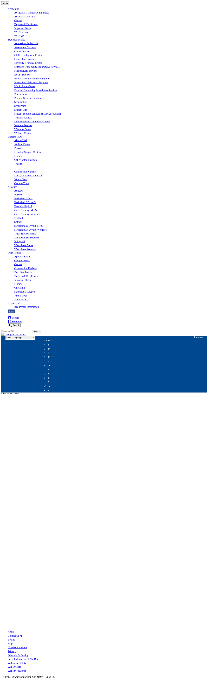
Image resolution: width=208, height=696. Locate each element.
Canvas (18, 20)
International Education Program (31, 82)
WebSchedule (21, 32)
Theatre (18, 163)
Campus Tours (21, 183)
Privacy (12, 651)
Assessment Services (25, 47)
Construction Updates (25, 171)
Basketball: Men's (23, 198)
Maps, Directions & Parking (28, 175)
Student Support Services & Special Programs (37, 113)
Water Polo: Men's (23, 245)
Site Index (16, 321)
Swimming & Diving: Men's (28, 225)
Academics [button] (13, 8)
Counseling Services (24, 59)
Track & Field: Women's (26, 237)
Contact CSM (15, 635)
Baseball (18, 194)
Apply (11, 311)
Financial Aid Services (25, 70)
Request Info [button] (14, 303)
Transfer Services (23, 117)
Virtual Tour (20, 179)
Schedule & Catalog (24, 291)
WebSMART (21, 36)
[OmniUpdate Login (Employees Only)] (104, 625)
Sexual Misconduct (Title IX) (23, 659)
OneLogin (19, 287)
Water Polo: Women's (25, 249)
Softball (18, 222)
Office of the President (25, 159)
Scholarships (20, 102)
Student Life (20, 109)
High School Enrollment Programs (32, 78)
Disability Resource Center (28, 63)
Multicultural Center (24, 86)
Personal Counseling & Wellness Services (35, 90)
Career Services (22, 51)
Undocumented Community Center (32, 121)
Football (18, 218)
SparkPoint (20, 105)
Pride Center (20, 94)
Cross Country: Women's (27, 214)
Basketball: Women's (25, 202)
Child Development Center (28, 55)
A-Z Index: (48, 340)
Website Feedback (17, 670)
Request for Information (26, 306)
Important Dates (22, 28)
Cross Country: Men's (25, 210)
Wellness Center (22, 133)
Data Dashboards (23, 272)
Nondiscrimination (17, 647)
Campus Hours (22, 260)
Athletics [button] (12, 187)
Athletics (18, 190)
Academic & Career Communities (31, 12)
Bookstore (19, 148)
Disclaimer (198, 337)
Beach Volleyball (23, 206)
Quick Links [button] (14, 252)
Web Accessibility (17, 663)
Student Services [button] (16, 39)
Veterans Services (23, 125)
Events (11, 639)
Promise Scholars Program (27, 98)
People (15, 317)
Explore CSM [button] (15, 136)
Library (18, 156)
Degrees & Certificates (26, 24)
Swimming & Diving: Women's (30, 229)
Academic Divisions (24, 16)
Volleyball (19, 241)
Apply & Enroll (22, 256)
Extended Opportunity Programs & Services (36, 66)
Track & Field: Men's (25, 233)
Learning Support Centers (27, 152)
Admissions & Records (26, 43)
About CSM (20, 140)
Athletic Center (22, 144)
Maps (10, 643)
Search (15, 325)
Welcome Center (22, 129)
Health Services (22, 74)
